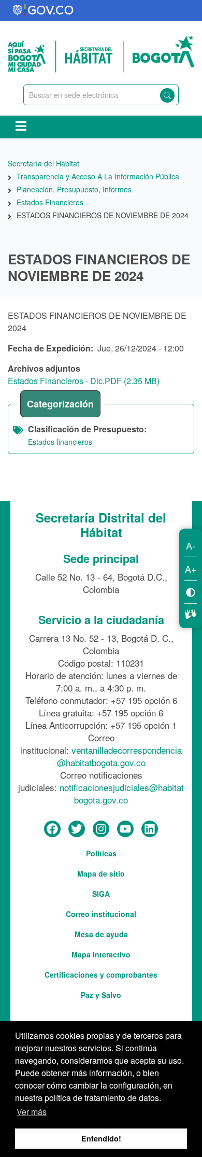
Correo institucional (101, 914)
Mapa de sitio (101, 873)
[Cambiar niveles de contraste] (190, 591)
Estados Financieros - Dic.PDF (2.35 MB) (84, 381)
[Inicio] (101, 53)
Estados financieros (60, 441)
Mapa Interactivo (101, 954)
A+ (191, 568)
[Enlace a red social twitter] (76, 829)
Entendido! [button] (101, 1138)
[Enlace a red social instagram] (101, 829)
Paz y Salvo (101, 995)
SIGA (101, 893)
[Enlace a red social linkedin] (149, 829)
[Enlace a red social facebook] (52, 829)
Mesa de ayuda (101, 934)
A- (190, 545)
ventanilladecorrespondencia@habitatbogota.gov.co (119, 756)
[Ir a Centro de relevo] (190, 612)
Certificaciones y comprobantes (101, 974)
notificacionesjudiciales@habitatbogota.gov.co (122, 793)
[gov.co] (44, 10)
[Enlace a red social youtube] (125, 829)
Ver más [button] (32, 1112)
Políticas (101, 853)
